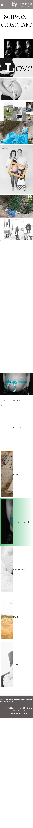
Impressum (9, 708)
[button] (16, 68)
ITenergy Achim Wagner (6, 701)
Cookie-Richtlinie (19, 711)
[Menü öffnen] (2, 4)
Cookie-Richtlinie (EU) (19, 713)
